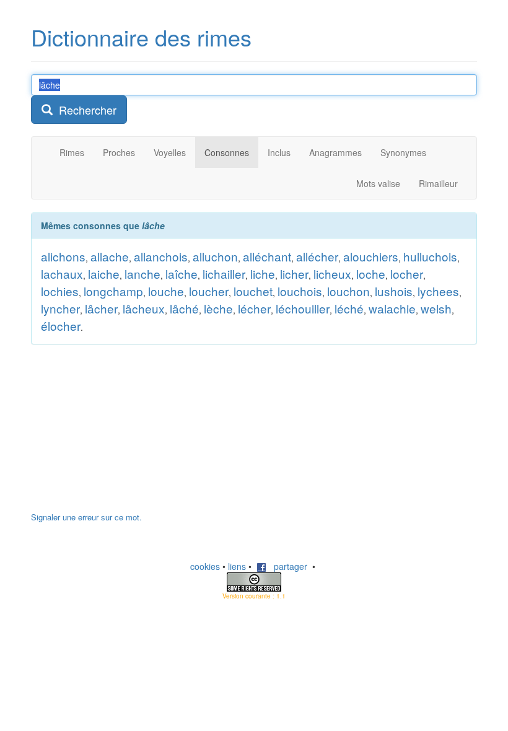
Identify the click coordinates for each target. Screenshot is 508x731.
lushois (394, 290)
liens (237, 566)
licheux (332, 273)
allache (109, 256)
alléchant (267, 256)
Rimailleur (438, 183)
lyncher (60, 308)
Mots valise (378, 183)
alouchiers (370, 256)
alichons (63, 256)
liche (262, 273)
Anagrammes (335, 152)
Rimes (71, 152)
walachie (392, 308)
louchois (300, 290)
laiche (104, 273)
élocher (61, 325)
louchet (253, 290)
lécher (254, 308)
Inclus (279, 152)
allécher (317, 256)
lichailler (224, 273)
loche (370, 273)
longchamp (113, 290)
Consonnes (226, 152)
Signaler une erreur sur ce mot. (86, 517)
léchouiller (303, 308)
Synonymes (403, 152)
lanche (142, 273)
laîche (181, 273)
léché (349, 308)
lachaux (62, 273)
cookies (205, 566)
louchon (348, 290)
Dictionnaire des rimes (141, 37)
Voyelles (170, 152)
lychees (438, 290)
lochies (60, 290)
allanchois (161, 256)
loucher (209, 290)
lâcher (101, 308)
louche (166, 290)
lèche (218, 308)
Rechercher (84, 110)
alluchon (215, 256)
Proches (119, 152)
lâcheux (144, 308)
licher (294, 273)
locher (406, 273)
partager (286, 566)
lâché (184, 308)
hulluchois (430, 256)
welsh (436, 308)
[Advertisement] (124, 434)
